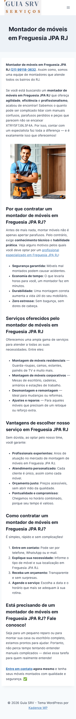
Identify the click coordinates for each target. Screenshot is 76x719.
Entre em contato (19, 669)
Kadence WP (38, 708)
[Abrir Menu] (68, 7)
